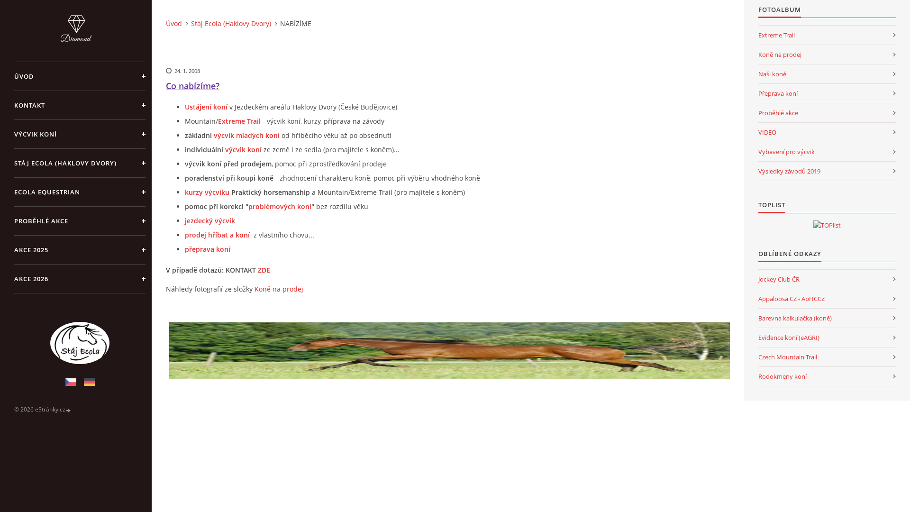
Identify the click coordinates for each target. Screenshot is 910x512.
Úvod (24, 76)
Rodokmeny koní (782, 376)
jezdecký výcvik (210, 220)
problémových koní (279, 206)
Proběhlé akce (41, 221)
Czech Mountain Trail (787, 357)
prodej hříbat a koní (217, 234)
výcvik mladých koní (247, 135)
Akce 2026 (31, 278)
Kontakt (29, 105)
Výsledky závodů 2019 (789, 171)
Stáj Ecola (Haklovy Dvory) (65, 163)
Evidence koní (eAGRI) (788, 337)
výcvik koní (243, 149)
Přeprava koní (778, 93)
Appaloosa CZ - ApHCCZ (791, 298)
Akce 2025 (31, 250)
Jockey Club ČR (779, 279)
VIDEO (767, 132)
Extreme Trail (776, 35)
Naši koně (772, 74)
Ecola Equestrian (47, 192)
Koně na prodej (279, 288)
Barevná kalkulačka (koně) (795, 318)
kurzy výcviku (207, 192)
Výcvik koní (35, 134)
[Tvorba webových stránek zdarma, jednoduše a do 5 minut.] (68, 409)
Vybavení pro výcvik (786, 151)
